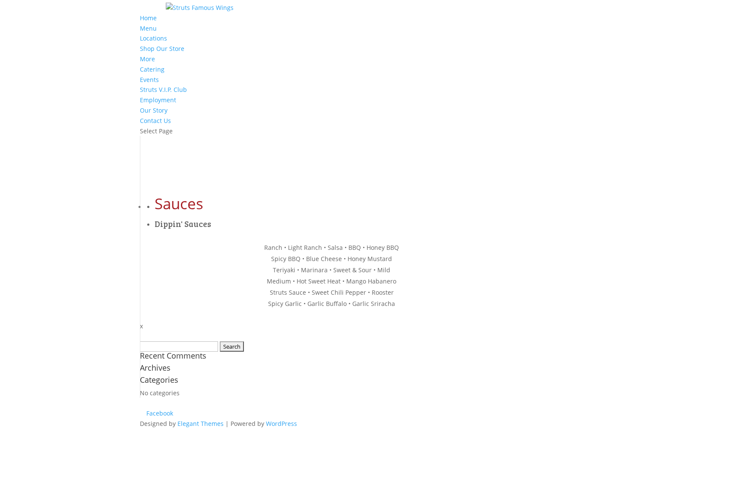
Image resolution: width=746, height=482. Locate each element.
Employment (158, 100)
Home (148, 18)
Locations (153, 38)
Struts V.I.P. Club (163, 89)
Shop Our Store (162, 48)
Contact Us (155, 121)
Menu (148, 28)
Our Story (154, 110)
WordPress (281, 423)
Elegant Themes (200, 423)
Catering (152, 69)
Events (149, 80)
